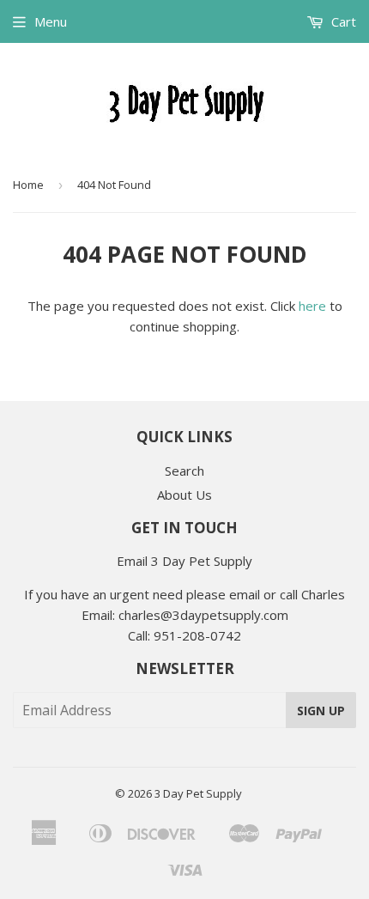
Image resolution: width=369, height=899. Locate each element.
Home (28, 184)
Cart (342, 21)
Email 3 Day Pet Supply (184, 560)
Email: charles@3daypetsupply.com (185, 614)
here (312, 305)
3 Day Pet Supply (198, 793)
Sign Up (321, 710)
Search (184, 470)
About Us (184, 494)
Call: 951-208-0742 (184, 635)
